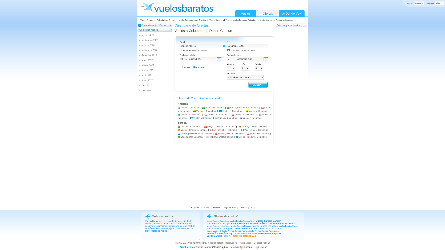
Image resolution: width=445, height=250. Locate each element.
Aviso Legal (245, 243)
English (263, 247)
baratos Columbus (192, 137)
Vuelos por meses (148, 29)
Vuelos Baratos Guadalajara (283, 223)
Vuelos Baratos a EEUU (219, 20)
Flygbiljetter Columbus (253, 137)
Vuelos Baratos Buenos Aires (242, 221)
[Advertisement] (290, 80)
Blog (252, 208)
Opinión (216, 208)
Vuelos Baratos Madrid (246, 228)
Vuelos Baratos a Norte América (192, 20)
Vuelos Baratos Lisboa (288, 226)
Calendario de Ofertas (166, 20)
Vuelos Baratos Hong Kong (218, 226)
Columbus (190, 126)
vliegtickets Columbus (196, 133)
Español (247, 247)
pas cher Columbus (225, 130)
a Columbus (190, 107)
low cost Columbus (256, 130)
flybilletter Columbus (220, 126)
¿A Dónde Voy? (292, 13)
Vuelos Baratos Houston (241, 226)
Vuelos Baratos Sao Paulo (246, 233)
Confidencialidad (262, 243)
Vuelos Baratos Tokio (217, 236)
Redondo (200, 67)
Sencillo (187, 67)
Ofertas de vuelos (225, 216)
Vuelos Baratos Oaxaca (270, 228)
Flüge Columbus (255, 126)
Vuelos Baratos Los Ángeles (220, 228)
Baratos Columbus (194, 130)
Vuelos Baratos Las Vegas (265, 226)
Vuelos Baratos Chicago (218, 223)
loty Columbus (259, 133)
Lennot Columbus (221, 137)
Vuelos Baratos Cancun (268, 221)
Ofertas (268, 13)
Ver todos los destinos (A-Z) (242, 236)
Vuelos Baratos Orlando (217, 231)
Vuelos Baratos (146, 20)
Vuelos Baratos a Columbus (244, 20)
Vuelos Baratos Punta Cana (266, 231)
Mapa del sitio (230, 208)
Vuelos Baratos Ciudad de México (249, 223)
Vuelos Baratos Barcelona (218, 221)
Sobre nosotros (162, 216)
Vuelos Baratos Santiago (220, 233)
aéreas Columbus (244, 107)
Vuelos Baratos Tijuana (269, 233)
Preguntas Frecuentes (200, 208)
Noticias (243, 208)
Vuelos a (189, 31)
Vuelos (245, 13)
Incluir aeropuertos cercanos (195, 50)
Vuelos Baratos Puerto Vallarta (241, 231)
